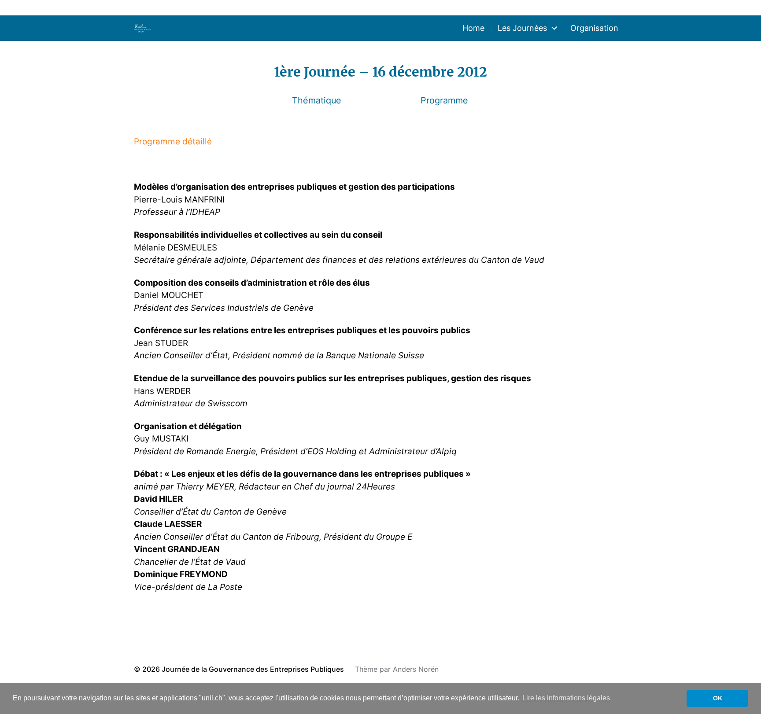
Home (473, 28)
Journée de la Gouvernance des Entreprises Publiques (253, 669)
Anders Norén (416, 669)
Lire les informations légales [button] (566, 698)
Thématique (316, 100)
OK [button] (717, 698)
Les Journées (522, 28)
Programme (444, 100)
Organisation (594, 28)
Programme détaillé (173, 141)
